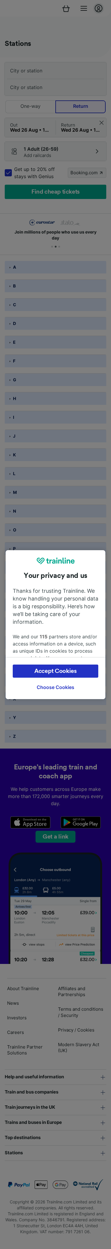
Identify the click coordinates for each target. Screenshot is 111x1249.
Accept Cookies (55, 671)
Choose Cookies (55, 687)
